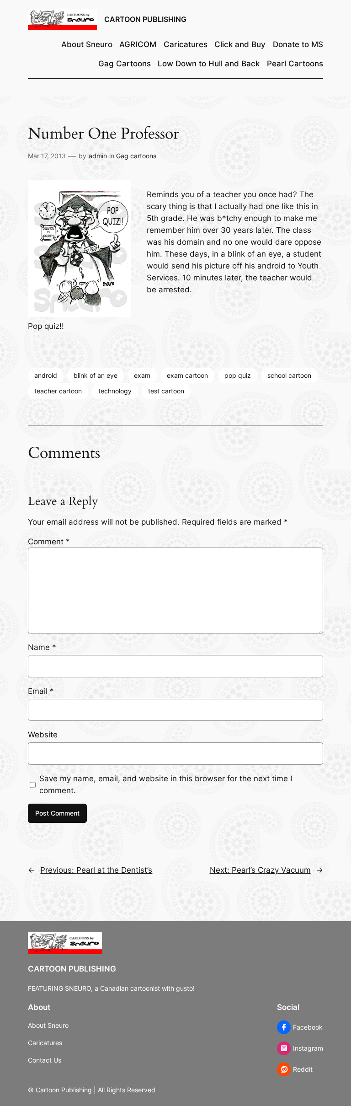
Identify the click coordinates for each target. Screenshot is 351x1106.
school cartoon (289, 375)
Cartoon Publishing (145, 19)
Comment (49, 541)
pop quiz (237, 375)
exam (142, 375)
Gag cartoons (136, 156)
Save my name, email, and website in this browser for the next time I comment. (165, 784)
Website (43, 734)
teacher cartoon (58, 391)
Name (42, 647)
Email (41, 691)
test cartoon (166, 391)
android (45, 375)
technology (115, 391)
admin (98, 156)
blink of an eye (95, 375)
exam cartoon (187, 375)
